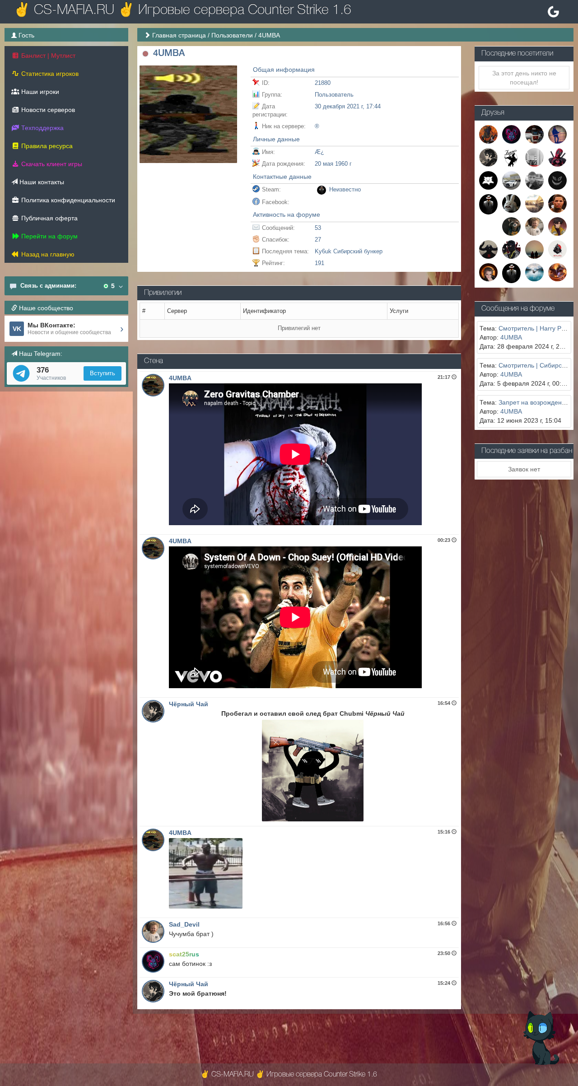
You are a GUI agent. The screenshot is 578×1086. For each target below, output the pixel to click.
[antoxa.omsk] (534, 156)
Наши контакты (41, 182)
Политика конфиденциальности (67, 200)
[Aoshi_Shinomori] (557, 225)
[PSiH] (511, 202)
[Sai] (511, 179)
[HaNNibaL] (534, 133)
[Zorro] (511, 156)
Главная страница (179, 35)
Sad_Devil (184, 924)
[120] (488, 203)
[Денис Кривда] (534, 179)
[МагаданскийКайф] (557, 271)
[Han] (557, 133)
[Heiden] (488, 133)
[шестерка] (488, 248)
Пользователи (232, 35)
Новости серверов (47, 109)
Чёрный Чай (188, 704)
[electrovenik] (557, 156)
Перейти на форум (48, 236)
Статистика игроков (49, 73)
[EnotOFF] (511, 225)
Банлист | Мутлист (47, 55)
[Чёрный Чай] (488, 156)
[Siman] (557, 202)
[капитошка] (557, 179)
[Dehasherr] (488, 179)
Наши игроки (39, 91)
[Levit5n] (511, 248)
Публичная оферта (48, 218)
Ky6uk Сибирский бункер (348, 251)
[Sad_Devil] (534, 225)
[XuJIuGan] (534, 202)
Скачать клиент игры (50, 164)
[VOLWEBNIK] (511, 272)
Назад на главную (47, 254)
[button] (145, 54)
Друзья (492, 113)
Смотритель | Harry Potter (536, 328)
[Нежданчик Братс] (534, 271)
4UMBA (180, 378)
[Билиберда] (534, 248)
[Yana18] (488, 271)
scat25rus (184, 954)
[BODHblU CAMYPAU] (557, 248)
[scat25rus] (511, 133)
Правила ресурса (46, 145)
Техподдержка (41, 127)
